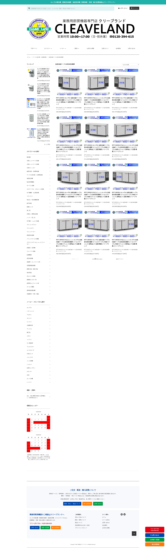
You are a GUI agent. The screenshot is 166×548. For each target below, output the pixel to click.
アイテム (135, 8)
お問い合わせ (123, 8)
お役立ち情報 (90, 48)
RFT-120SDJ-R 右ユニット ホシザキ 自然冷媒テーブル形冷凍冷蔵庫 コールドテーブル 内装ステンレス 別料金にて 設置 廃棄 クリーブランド (69, 148)
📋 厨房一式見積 (154, 539)
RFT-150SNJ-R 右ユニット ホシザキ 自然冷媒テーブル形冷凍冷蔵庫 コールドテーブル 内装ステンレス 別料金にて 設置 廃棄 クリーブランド (125, 148)
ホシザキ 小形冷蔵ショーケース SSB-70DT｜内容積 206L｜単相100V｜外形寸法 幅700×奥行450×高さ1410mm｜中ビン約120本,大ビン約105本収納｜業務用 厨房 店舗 (43, 118)
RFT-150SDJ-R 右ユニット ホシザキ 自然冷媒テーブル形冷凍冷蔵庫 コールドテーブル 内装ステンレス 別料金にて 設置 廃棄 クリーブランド (97, 195)
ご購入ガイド (105, 48)
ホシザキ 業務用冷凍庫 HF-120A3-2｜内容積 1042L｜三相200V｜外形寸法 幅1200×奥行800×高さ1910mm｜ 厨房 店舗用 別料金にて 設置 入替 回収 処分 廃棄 (43, 134)
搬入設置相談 (87, 503)
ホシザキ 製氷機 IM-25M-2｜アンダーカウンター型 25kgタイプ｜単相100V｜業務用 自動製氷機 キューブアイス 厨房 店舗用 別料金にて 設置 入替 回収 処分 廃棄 (43, 73)
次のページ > (119, 259)
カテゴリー (47, 48)
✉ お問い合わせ (154, 535)
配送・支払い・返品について (72, 503)
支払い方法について (80, 517)
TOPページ (34, 48)
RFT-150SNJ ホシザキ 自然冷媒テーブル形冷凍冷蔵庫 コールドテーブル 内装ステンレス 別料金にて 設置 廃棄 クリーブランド (97, 148)
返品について (78, 522)
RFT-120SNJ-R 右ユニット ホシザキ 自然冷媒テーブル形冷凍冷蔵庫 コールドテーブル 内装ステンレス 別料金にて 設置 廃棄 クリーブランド (97, 101)
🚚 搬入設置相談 (154, 544)
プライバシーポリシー (81, 528)
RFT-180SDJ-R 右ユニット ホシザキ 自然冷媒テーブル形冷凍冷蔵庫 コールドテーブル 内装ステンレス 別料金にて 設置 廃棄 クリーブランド (125, 243)
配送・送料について (80, 520)
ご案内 (75, 48)
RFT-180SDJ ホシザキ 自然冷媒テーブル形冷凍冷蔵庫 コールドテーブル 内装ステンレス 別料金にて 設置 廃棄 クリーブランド (97, 243)
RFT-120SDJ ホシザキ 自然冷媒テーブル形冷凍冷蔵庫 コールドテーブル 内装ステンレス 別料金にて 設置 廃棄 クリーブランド (125, 101)
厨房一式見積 (45, 527)
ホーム (104, 517)
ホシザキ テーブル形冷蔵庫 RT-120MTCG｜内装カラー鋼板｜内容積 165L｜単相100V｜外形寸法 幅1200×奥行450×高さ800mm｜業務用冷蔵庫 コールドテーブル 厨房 (43, 103)
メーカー (62, 48)
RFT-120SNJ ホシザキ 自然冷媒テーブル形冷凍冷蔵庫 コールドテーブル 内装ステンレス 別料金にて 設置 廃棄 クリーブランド (69, 101)
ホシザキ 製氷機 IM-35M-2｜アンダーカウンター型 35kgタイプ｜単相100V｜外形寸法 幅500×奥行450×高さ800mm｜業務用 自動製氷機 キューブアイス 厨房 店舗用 (43, 88)
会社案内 (118, 48)
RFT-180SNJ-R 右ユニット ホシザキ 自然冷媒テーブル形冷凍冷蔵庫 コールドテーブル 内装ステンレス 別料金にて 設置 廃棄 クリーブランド (69, 243)
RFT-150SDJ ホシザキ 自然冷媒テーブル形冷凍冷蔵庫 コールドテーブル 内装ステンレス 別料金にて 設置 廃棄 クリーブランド (69, 195)
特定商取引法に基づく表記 (82, 525)
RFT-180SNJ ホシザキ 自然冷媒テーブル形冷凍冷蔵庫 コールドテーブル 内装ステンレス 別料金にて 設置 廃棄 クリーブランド (125, 195)
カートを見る (106, 520)
